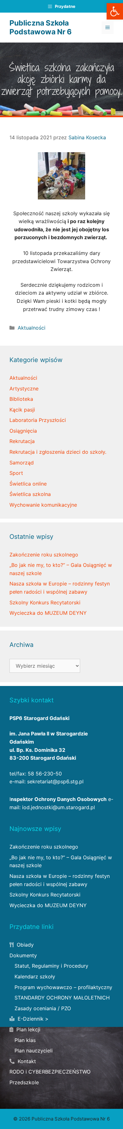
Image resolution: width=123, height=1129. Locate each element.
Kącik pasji (22, 409)
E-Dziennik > (32, 1019)
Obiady (24, 945)
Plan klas (25, 1040)
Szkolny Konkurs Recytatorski (44, 602)
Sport (16, 473)
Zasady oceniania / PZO (43, 1008)
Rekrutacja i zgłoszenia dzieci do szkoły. (57, 452)
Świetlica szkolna (30, 494)
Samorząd (21, 462)
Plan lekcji (27, 1029)
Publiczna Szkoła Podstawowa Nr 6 (40, 27)
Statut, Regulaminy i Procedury (51, 966)
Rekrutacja (22, 441)
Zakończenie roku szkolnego (43, 554)
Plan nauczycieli (34, 1050)
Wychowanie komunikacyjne (43, 505)
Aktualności (31, 328)
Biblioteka (21, 399)
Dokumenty (23, 955)
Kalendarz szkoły (35, 976)
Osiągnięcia (23, 431)
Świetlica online (28, 484)
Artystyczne (23, 388)
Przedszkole (24, 1082)
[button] (115, 11)
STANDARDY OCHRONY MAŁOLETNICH (62, 997)
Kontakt (26, 1061)
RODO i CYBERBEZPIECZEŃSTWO (50, 1072)
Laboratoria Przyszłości (37, 420)
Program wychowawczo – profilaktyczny (63, 987)
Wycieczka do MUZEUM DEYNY (48, 613)
